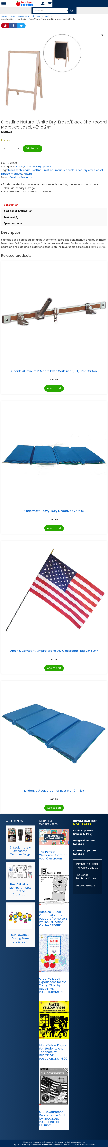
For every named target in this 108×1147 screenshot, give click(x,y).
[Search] (71, 10)
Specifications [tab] (13, 223)
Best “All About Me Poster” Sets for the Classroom (20, 889)
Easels (19, 166)
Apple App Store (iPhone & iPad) (83, 832)
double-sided (74, 170)
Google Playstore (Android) (83, 842)
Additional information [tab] (18, 211)
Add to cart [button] (54, 388)
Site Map (27, 1144)
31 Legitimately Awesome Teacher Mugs (20, 851)
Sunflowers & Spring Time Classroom (20, 938)
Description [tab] (11, 205)
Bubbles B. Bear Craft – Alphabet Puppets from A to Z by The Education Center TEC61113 (53, 918)
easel (99, 170)
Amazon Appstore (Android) (84, 852)
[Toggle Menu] (3, 3)
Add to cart (33, 148)
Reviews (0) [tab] (11, 217)
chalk (26, 170)
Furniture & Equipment (37, 166)
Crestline (36, 170)
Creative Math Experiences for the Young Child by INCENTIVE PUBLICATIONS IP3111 (53, 985)
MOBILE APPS (82, 824)
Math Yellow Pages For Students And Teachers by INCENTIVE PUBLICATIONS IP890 (53, 1051)
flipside (5, 173)
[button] (101, 35)
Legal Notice (18, 1144)
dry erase (89, 170)
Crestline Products (53, 170)
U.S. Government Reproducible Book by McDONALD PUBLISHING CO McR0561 (52, 1118)
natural (27, 173)
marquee (16, 173)
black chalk (15, 170)
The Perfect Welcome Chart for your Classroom (53, 855)
